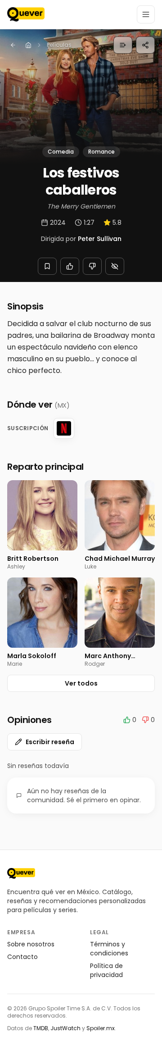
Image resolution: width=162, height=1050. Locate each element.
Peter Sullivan (100, 238)
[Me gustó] (69, 266)
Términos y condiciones (109, 949)
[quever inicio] (26, 14)
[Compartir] (145, 45)
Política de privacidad (106, 970)
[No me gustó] (92, 266)
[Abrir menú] (146, 14)
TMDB (40, 1028)
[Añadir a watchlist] (47, 266)
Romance (101, 151)
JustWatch (65, 1028)
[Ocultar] (114, 266)
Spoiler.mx (100, 1028)
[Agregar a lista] (122, 45)
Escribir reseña (50, 741)
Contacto (22, 956)
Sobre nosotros (30, 944)
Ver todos (81, 683)
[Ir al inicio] (21, 873)
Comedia (61, 151)
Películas (59, 45)
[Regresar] (13, 45)
